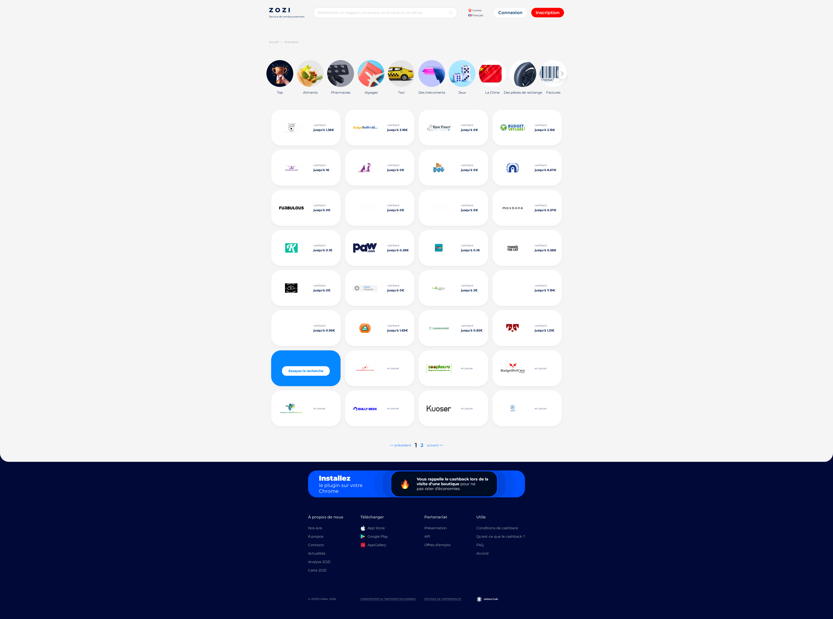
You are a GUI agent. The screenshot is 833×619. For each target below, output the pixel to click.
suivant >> (435, 445)
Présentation (435, 528)
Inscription (548, 12)
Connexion (510, 12)
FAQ (480, 545)
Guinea (476, 10)
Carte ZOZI (317, 570)
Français (477, 15)
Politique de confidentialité (442, 599)
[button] (562, 73)
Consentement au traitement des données (388, 599)
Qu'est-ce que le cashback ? (500, 536)
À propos (315, 536)
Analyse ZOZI (319, 562)
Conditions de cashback (497, 528)
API (427, 536)
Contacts (316, 545)
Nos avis (315, 528)
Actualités (316, 553)
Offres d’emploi (437, 545)
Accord (482, 553)
